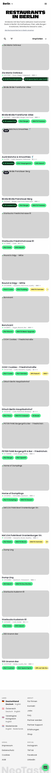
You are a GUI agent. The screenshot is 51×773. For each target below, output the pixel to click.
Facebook (32, 755)
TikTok (30, 750)
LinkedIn (31, 759)
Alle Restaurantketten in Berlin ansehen (19, 30)
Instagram (32, 745)
